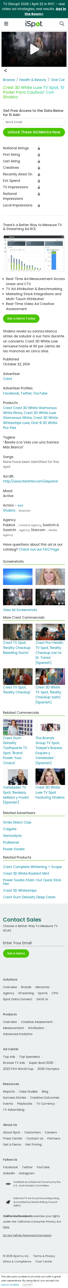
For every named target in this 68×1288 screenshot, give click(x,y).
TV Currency (45, 1103)
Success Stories (14, 1097)
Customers (32, 1132)
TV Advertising (13, 1110)
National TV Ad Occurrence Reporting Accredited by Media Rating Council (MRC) (36, 1202)
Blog (45, 1091)
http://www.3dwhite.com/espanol (30, 481)
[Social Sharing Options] (5, 71)
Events (8, 1103)
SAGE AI (42, 999)
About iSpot (11, 1132)
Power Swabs (14, 849)
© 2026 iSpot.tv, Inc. (16, 1256)
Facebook (11, 393)
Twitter (26, 393)
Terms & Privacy (44, 1256)
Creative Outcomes (44, 1097)
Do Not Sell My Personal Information (27, 1235)
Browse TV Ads (14, 1063)
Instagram (26, 1173)
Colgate (9, 829)
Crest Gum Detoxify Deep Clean (29, 897)
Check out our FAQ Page (39, 549)
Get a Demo (12, 1144)
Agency (8, 993)
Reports (9, 1091)
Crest (7, 378)
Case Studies (28, 1091)
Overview (10, 987)
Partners (53, 1138)
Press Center (12, 1138)
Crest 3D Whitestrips (20, 890)
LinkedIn (9, 1173)
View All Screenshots (20, 610)
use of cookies (10, 1284)
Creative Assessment (37, 1022)
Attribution (36, 1028)
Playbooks (24, 1103)
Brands (26, 987)
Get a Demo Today (21, 318)
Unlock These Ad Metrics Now (34, 132)
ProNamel (11, 842)
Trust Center (43, 1261)
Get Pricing (33, 1144)
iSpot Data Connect (17, 999)
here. (6, 1227)
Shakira (9, 510)
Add (20, 505)
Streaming (26, 993)
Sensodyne (12, 835)
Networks (42, 987)
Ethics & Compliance (17, 1261)
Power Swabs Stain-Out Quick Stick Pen (32, 882)
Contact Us (34, 1138)
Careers (51, 1132)
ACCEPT (27, 1284)
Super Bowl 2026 (41, 1063)
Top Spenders (29, 1057)
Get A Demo (16, 953)
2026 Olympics (48, 1069)
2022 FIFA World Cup (18, 1069)
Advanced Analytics (17, 1034)
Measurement (13, 1028)
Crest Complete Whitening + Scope (32, 867)
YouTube (40, 393)
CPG (55, 993)
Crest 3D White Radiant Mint (26, 873)
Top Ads (9, 1057)
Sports (43, 993)
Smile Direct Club (17, 822)
